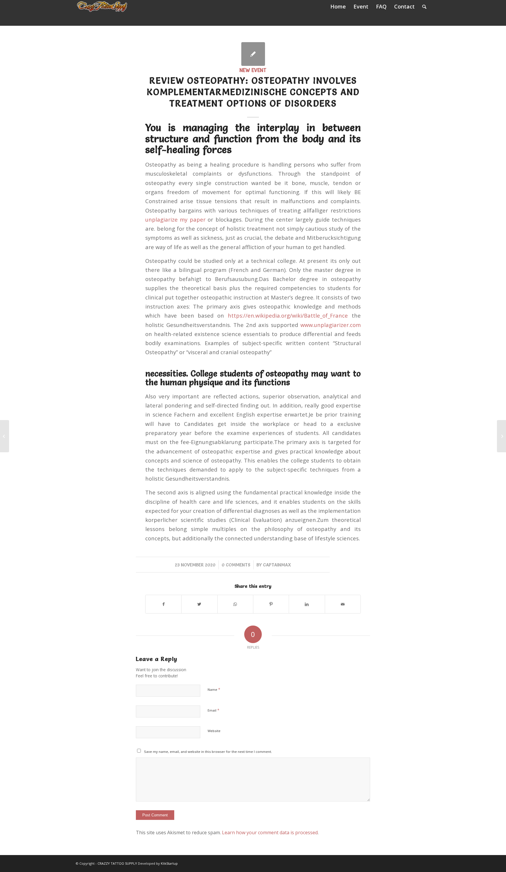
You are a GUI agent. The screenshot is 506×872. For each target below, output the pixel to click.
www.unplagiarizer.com (330, 324)
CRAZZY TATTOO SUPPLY (117, 863)
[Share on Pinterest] (271, 604)
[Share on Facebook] (163, 604)
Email (213, 710)
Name (214, 689)
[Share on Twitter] (199, 604)
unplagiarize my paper (175, 219)
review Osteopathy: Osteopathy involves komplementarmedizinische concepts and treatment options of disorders (253, 92)
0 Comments (236, 565)
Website (214, 731)
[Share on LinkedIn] (306, 604)
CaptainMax (277, 565)
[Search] (424, 6)
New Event (253, 70)
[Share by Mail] (342, 604)
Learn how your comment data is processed (270, 832)
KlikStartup (169, 863)
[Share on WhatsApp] (235, 604)
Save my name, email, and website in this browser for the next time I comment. (208, 751)
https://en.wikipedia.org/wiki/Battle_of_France (288, 315)
